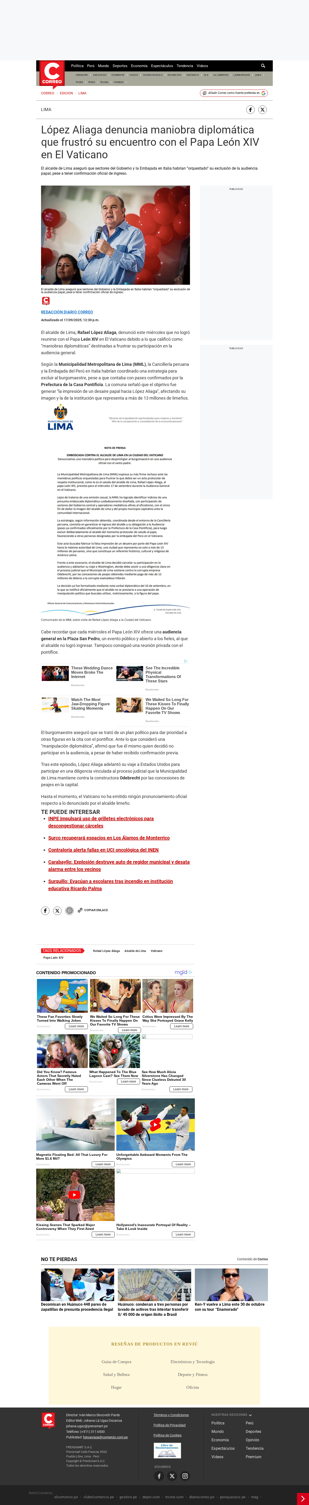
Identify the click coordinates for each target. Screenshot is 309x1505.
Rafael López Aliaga (106, 951)
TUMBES (119, 82)
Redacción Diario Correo (67, 312)
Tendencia (185, 66)
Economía (139, 66)
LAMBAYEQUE (241, 75)
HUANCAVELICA (153, 75)
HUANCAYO (175, 75)
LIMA (258, 75)
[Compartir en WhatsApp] (69, 911)
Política (77, 66)
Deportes (120, 66)
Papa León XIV (53, 957)
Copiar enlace (96, 910)
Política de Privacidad (170, 1425)
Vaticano (157, 951)
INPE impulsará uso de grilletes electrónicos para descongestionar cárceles (101, 822)
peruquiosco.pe (233, 1497)
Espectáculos (162, 66)
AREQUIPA (82, 75)
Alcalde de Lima (135, 951)
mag (254, 1497)
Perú (90, 66)
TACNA (104, 82)
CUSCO (134, 75)
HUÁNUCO (193, 75)
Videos (202, 66)
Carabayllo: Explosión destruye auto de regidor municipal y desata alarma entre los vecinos (119, 865)
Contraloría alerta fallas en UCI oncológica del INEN (103, 850)
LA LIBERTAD (221, 75)
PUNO (91, 82)
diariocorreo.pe (201, 1497)
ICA (206, 75)
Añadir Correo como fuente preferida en (234, 93)
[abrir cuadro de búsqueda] (263, 65)
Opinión (252, 1440)
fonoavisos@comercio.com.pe (105, 1437)
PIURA (79, 82)
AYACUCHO (100, 75)
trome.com (174, 1497)
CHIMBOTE (118, 75)
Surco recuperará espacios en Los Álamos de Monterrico (109, 838)
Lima (46, 109)
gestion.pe (128, 1497)
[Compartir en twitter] (262, 109)
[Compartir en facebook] (250, 109)
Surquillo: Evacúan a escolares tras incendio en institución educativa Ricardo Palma (110, 884)
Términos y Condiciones (171, 1415)
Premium (253, 1457)
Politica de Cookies (168, 1435)
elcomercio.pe (66, 1497)
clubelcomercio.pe (99, 1497)
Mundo (103, 66)
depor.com (151, 1497)
